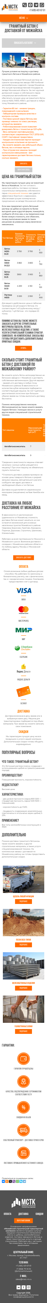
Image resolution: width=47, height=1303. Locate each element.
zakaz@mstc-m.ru (23, 1279)
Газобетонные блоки (23, 1026)
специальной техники (18, 193)
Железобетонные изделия (23, 983)
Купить (23, 348)
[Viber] (13, 1181)
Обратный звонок (23, 1220)
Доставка (23, 1214)
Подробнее (23, 901)
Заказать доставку (23, 558)
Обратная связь (24, 170)
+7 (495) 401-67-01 (23, 1266)
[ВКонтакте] (3, 1181)
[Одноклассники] (6, 1181)
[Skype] (20, 1181)
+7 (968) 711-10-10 (23, 1269)
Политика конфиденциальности (26, 1296)
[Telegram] (24, 1181)
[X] (10, 1181)
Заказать (23, 164)
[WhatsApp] (17, 1181)
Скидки (39, 1214)
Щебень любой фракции (23, 896)
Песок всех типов (23, 940)
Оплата (7, 1214)
